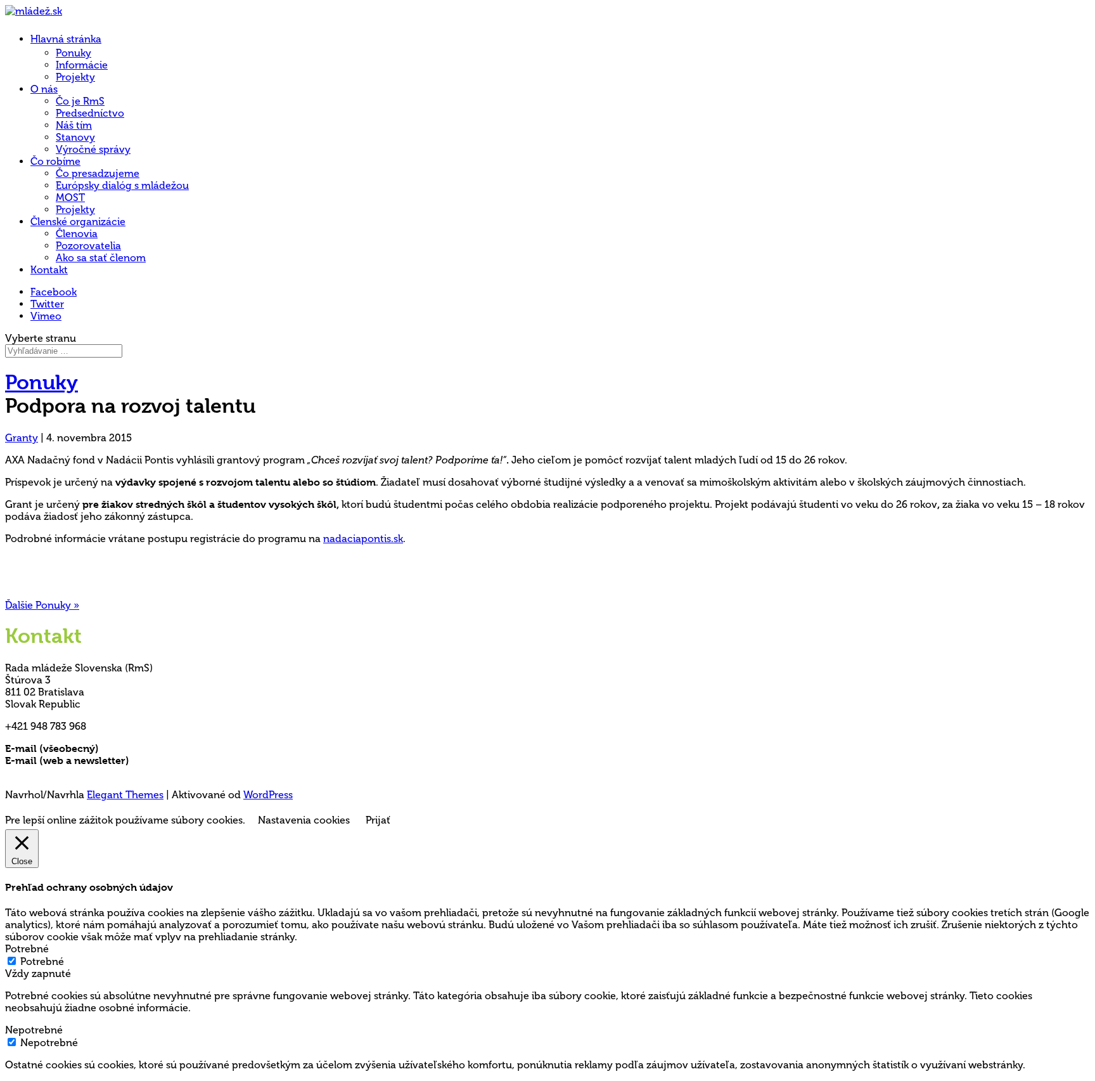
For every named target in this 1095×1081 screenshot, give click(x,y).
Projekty (75, 77)
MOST (70, 197)
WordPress (268, 795)
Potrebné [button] (27, 949)
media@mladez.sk (174, 760)
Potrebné (42, 961)
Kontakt (49, 270)
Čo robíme (55, 161)
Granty (21, 438)
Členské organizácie (77, 222)
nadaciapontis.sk (363, 539)
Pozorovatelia (88, 246)
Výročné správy (93, 149)
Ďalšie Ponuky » (42, 605)
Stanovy (75, 137)
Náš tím (74, 125)
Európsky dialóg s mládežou (122, 185)
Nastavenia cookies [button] (304, 820)
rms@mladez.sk (137, 748)
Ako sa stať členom (101, 258)
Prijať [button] (378, 820)
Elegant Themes (125, 795)
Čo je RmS (80, 101)
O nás (44, 89)
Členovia (77, 234)
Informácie (82, 65)
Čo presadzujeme (97, 173)
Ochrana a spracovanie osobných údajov (104, 773)
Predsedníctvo (90, 113)
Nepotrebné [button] (34, 1030)
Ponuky (73, 53)
